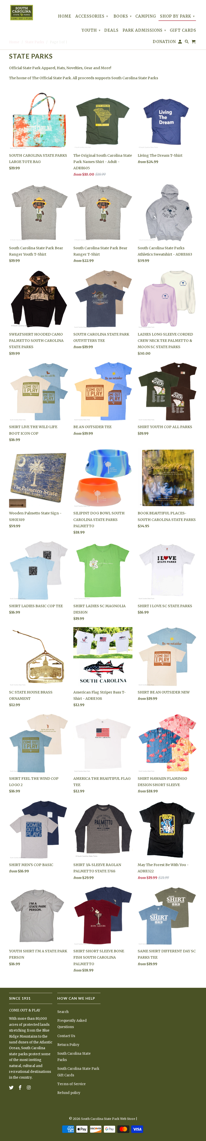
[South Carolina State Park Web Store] (21, 12)
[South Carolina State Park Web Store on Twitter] (12, 1087)
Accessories (91, 16)
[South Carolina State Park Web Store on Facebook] (20, 1087)
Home (64, 16)
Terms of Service (71, 1084)
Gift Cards (183, 30)
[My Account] (180, 42)
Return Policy (68, 1045)
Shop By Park (177, 16)
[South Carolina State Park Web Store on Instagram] (29, 1087)
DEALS (111, 30)
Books (123, 16)
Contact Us (66, 1036)
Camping (145, 16)
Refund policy (68, 1093)
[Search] (187, 42)
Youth (91, 30)
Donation (164, 41)
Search (63, 1012)
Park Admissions (144, 30)
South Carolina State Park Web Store (108, 1119)
